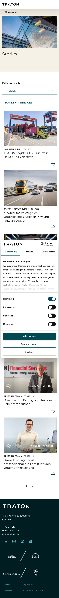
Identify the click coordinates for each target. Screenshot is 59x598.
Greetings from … (13, 396)
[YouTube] (22, 541)
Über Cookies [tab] (48, 251)
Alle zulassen (29, 336)
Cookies (7, 585)
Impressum (28, 585)
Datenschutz (9, 591)
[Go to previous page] (20, 485)
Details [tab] (29, 251)
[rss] (30, 541)
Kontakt (6, 519)
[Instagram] (14, 541)
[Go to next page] (39, 485)
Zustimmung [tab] (11, 251)
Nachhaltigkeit (12, 149)
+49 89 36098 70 (21, 515)
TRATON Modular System (16, 209)
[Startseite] (10, 4)
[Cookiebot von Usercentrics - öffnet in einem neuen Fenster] (44, 244)
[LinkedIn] (6, 541)
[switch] (52, 307)
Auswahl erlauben (29, 344)
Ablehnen (29, 352)
